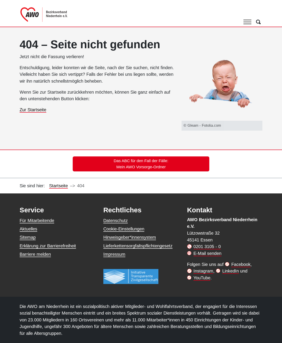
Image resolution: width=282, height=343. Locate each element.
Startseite (58, 185)
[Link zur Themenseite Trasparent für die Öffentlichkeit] (130, 276)
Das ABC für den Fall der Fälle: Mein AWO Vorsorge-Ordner (141, 163)
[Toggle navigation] (247, 22)
